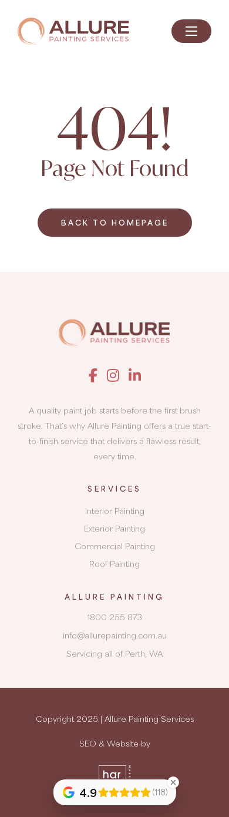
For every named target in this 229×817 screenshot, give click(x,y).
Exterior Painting (114, 528)
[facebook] (93, 375)
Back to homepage (115, 222)
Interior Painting (114, 511)
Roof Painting (114, 564)
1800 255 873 (114, 617)
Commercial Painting (115, 546)
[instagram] (113, 375)
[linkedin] (135, 375)
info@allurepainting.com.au (115, 635)
